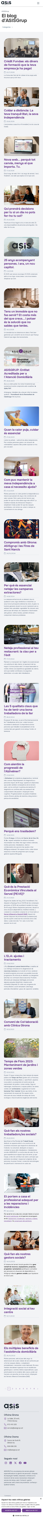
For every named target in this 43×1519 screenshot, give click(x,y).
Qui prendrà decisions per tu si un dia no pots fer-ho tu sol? (19, 212)
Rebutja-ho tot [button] (32, 1510)
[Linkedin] (10, 1463)
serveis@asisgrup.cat (15, 1428)
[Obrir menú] (38, 3)
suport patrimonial (12, 1216)
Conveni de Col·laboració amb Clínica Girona (21, 1023)
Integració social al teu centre (19, 1310)
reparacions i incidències (16, 1219)
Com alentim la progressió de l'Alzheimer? (14, 767)
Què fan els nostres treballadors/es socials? (20, 1132)
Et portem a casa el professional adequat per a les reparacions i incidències (21, 1202)
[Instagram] (6, 1463)
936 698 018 (11, 1446)
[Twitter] (15, 1463)
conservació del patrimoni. (23, 1221)
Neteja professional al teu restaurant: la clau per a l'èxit (21, 651)
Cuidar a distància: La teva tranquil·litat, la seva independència (21, 114)
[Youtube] (25, 1463)
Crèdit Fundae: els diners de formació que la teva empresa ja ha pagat (21, 64)
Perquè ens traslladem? (20, 831)
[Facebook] (20, 1463)
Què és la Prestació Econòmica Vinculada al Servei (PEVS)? (20, 890)
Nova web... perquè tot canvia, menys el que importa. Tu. (19, 163)
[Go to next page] (37, 1388)
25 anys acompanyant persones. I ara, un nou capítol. (19, 263)
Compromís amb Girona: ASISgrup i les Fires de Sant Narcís (20, 546)
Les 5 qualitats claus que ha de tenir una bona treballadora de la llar (21, 709)
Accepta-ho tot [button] (11, 1510)
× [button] (41, 1499)
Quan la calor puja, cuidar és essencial (21, 431)
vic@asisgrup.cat (13, 1450)
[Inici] (6, 3)
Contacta (7, 1496)
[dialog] (21, 1508)
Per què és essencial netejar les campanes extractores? (18, 589)
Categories (6, 27)
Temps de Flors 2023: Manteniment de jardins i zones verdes (21, 1064)
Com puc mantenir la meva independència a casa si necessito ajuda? (20, 483)
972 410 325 (12, 1424)
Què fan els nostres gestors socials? (17, 1255)
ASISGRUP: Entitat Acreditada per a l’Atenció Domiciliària (18, 373)
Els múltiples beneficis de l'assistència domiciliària (21, 1350)
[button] (22, 1515)
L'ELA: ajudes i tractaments (14, 957)
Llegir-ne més (31, 1506)
